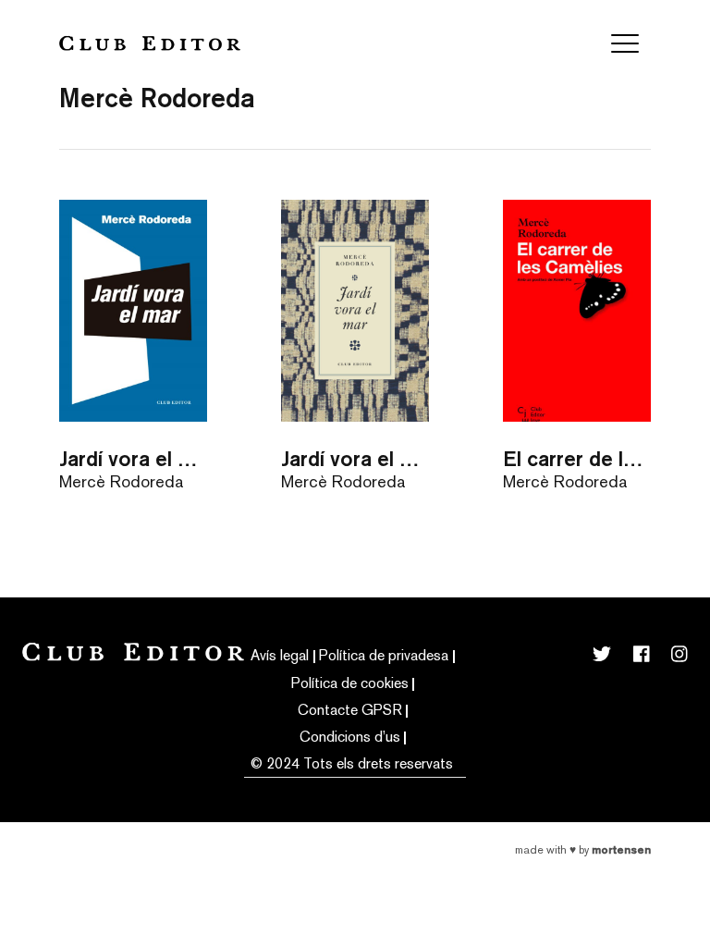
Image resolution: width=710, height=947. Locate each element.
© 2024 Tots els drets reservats (352, 763)
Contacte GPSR (350, 710)
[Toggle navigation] (625, 43)
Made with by (583, 849)
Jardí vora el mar (133, 458)
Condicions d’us (350, 736)
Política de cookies (350, 683)
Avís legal (280, 655)
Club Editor (149, 43)
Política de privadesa (383, 655)
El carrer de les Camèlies (577, 458)
